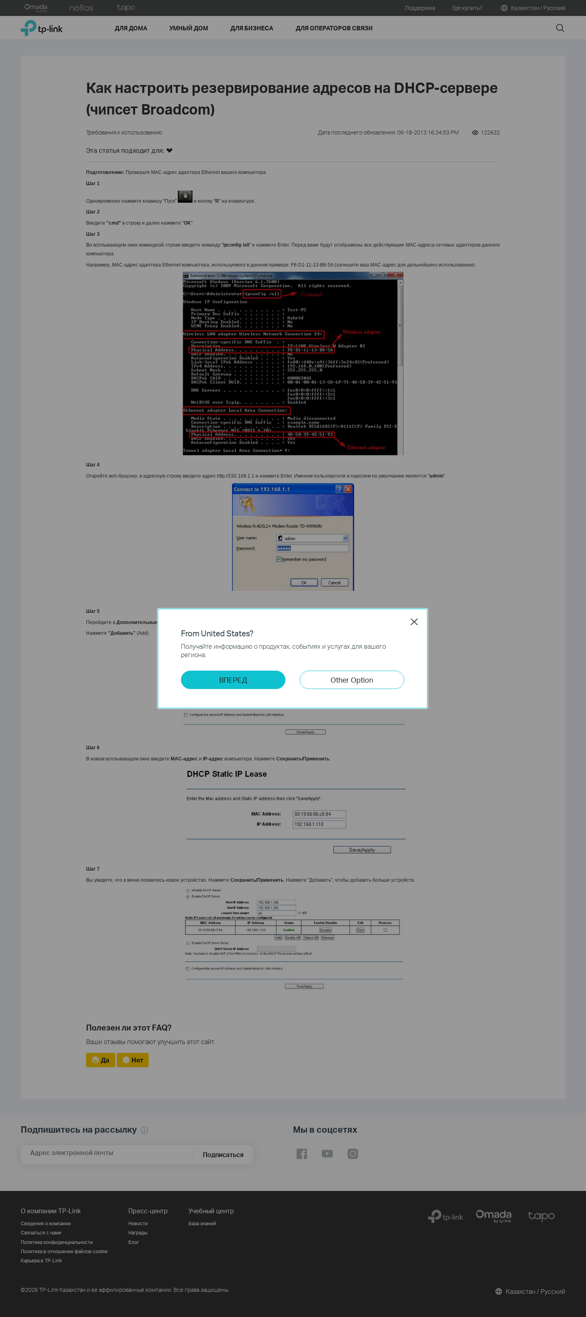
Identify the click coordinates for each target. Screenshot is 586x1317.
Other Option (351, 679)
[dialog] (293, 658)
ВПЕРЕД (233, 679)
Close (414, 621)
